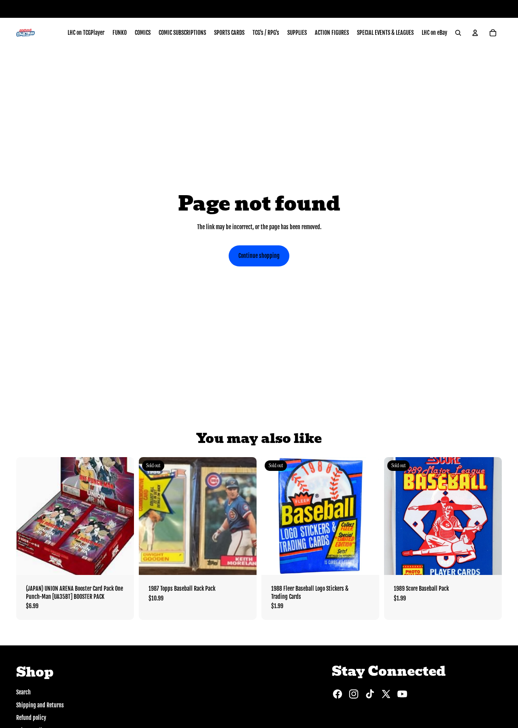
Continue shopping (259, 255)
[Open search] (458, 33)
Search (23, 692)
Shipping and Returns (40, 705)
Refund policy (31, 717)
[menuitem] (86, 33)
